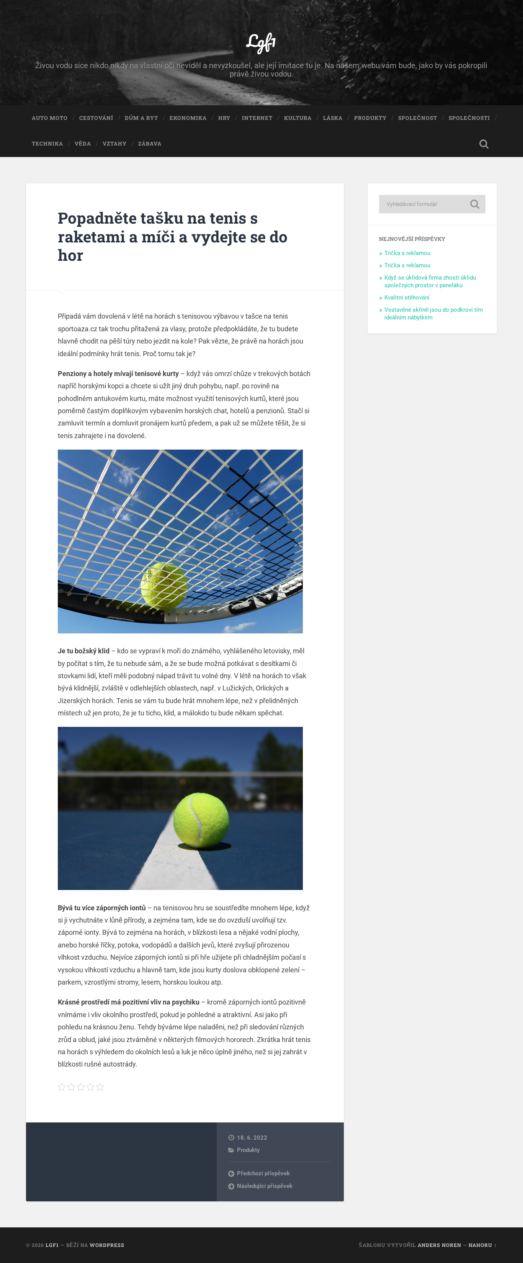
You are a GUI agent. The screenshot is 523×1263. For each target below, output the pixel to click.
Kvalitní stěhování (407, 297)
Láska (333, 118)
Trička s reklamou (407, 253)
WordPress (107, 1245)
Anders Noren (439, 1245)
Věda (83, 143)
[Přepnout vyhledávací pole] (484, 144)
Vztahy (115, 143)
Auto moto (50, 118)
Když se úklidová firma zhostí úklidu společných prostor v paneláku (430, 281)
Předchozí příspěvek (263, 1173)
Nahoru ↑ (483, 1245)
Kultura (298, 118)
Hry (224, 118)
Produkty (370, 118)
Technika (47, 143)
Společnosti (469, 118)
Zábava (150, 143)
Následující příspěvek (265, 1186)
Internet (257, 118)
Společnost (417, 118)
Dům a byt (141, 118)
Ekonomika (188, 118)
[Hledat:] (432, 204)
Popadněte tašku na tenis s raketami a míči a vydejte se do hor (173, 236)
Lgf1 (261, 40)
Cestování (96, 118)
